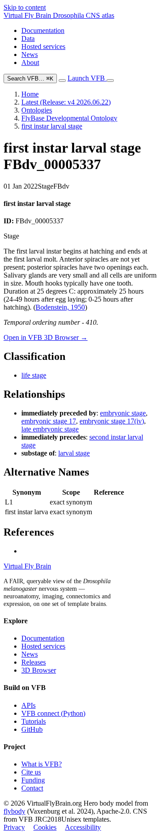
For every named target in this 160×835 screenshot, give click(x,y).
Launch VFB (87, 78)
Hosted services (43, 46)
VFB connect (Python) (53, 713)
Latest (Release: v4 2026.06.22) (66, 102)
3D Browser (38, 670)
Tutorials (33, 721)
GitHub (32, 729)
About (30, 62)
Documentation (42, 30)
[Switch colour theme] (62, 80)
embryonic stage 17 (48, 421)
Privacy (14, 827)
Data (28, 38)
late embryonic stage (50, 429)
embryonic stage (123, 413)
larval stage (74, 453)
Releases (33, 662)
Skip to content (25, 7)
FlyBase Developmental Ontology (69, 118)
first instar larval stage (51, 126)
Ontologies (36, 110)
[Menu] (110, 80)
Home (30, 94)
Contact (32, 788)
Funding (33, 780)
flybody (14, 811)
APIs (28, 705)
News (29, 54)
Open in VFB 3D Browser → (46, 337)
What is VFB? (41, 764)
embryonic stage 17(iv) (112, 421)
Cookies (44, 827)
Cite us (31, 772)
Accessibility (83, 827)
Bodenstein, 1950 (60, 307)
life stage (33, 375)
